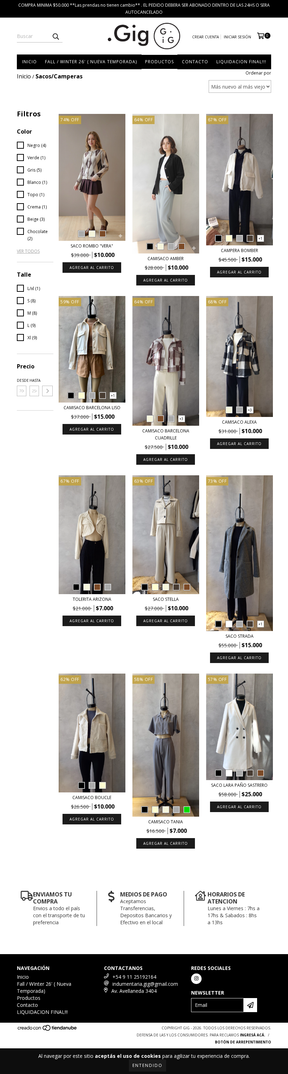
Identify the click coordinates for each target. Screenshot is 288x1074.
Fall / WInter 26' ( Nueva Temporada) (91, 62)
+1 (260, 238)
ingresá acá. (252, 1035)
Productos (159, 62)
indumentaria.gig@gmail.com (145, 983)
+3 (181, 418)
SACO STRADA (239, 636)
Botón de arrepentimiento (243, 1042)
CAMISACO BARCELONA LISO (92, 408)
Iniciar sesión (237, 36)
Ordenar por (258, 73)
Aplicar (47, 391)
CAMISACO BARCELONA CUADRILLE (165, 434)
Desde (21, 380)
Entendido (147, 1065)
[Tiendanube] (47, 1029)
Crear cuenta (205, 36)
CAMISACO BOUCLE (91, 797)
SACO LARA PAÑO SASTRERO (239, 785)
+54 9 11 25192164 (134, 976)
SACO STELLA (166, 599)
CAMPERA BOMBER (239, 250)
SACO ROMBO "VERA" (92, 246)
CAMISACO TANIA (165, 822)
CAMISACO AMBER (166, 259)
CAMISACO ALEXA (239, 422)
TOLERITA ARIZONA (92, 599)
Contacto (195, 62)
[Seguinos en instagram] (196, 978)
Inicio (29, 62)
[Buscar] (55, 36)
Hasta (34, 380)
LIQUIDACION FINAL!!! (241, 62)
